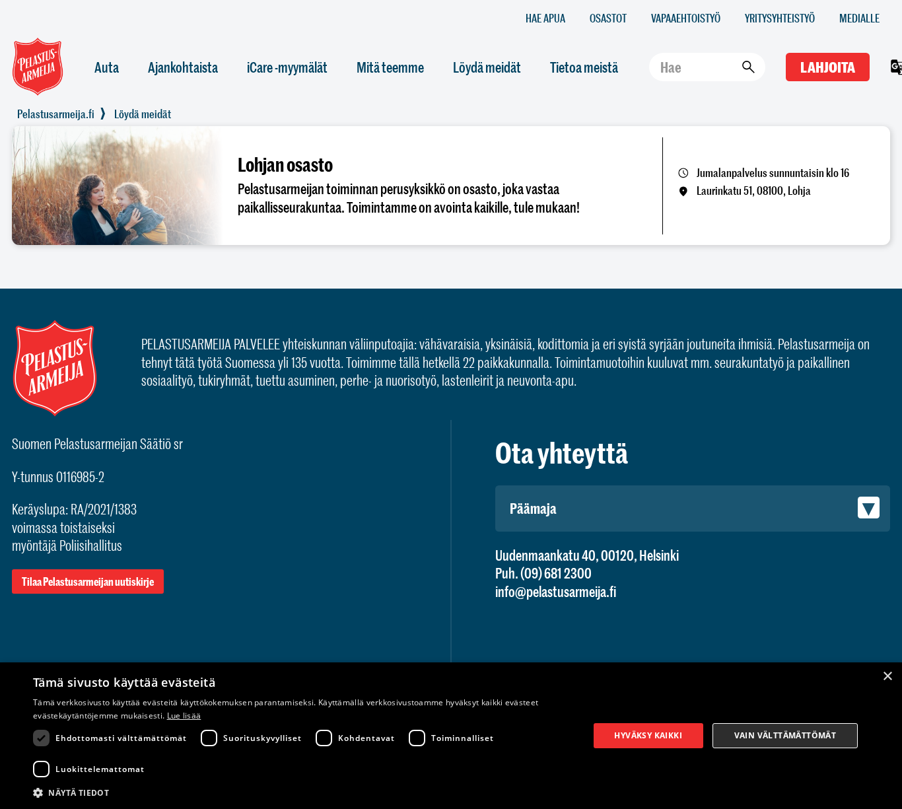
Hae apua (545, 17)
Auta (106, 67)
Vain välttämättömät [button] (785, 735)
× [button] (887, 677)
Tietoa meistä (584, 67)
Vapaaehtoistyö (685, 17)
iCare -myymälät (287, 67)
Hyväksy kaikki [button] (648, 735)
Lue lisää (184, 715)
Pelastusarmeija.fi (55, 113)
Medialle (859, 17)
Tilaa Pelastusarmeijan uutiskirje (88, 581)
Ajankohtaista (183, 67)
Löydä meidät (487, 67)
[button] (302, 792)
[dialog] (451, 735)
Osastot (608, 17)
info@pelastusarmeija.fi (555, 591)
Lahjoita (827, 67)
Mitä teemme (390, 67)
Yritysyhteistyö (780, 17)
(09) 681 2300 (556, 573)
